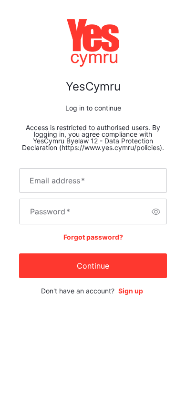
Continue (93, 266)
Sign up (130, 291)
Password (50, 211)
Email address (57, 180)
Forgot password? (93, 237)
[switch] (155, 211)
